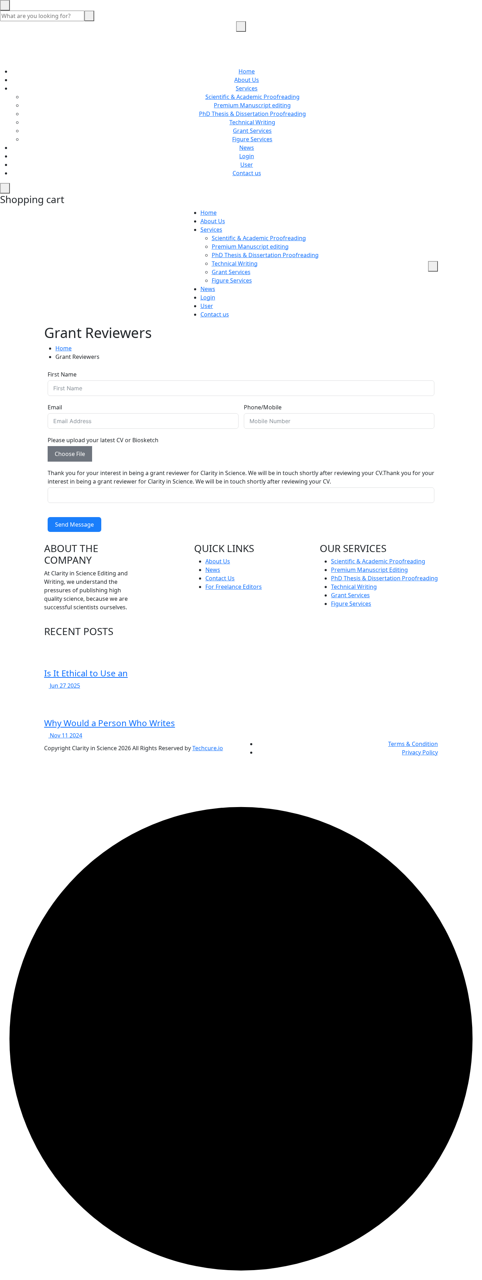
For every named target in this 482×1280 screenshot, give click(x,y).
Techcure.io (207, 748)
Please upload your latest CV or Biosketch (103, 440)
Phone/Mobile (263, 407)
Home (247, 71)
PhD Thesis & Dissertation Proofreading (252, 114)
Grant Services (252, 131)
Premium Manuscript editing (252, 105)
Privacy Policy (420, 752)
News (246, 148)
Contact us (247, 173)
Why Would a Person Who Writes (109, 723)
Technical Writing (252, 122)
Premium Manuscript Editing (369, 570)
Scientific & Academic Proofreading (252, 97)
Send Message (74, 524)
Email (55, 407)
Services (247, 88)
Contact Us (220, 578)
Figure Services (252, 139)
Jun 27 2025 (64, 685)
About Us (246, 80)
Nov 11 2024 (65, 735)
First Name (62, 374)
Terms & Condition (413, 744)
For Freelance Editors (233, 587)
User (246, 164)
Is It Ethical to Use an (86, 673)
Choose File (70, 454)
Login (246, 156)
